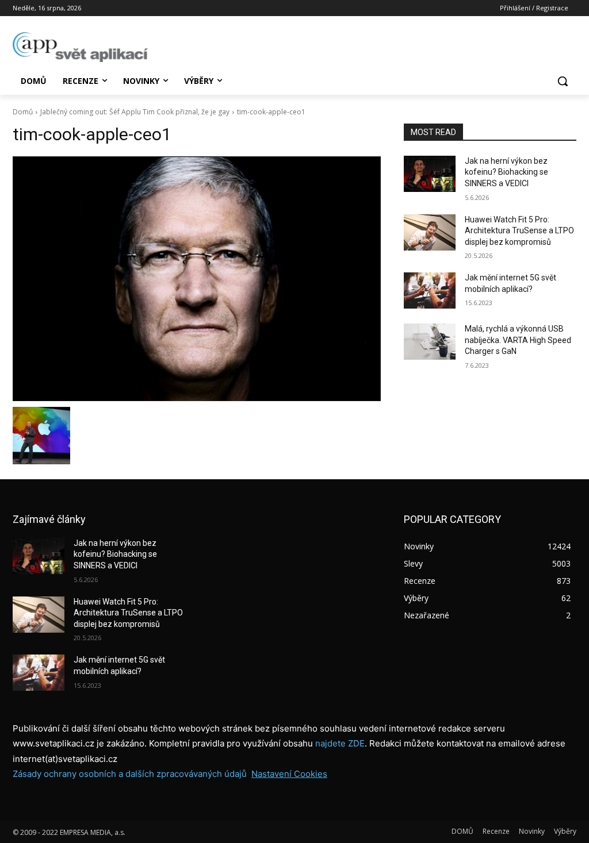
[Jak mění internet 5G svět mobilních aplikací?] (430, 290)
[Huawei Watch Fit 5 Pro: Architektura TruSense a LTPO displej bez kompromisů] (430, 232)
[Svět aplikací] (80, 47)
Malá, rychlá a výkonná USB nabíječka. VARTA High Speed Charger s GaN (518, 340)
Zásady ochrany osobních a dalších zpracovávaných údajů (130, 773)
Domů (23, 112)
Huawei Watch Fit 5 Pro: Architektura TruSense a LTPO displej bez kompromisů (519, 231)
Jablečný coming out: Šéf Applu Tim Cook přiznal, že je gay (135, 112)
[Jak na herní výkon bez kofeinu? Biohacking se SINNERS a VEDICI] (430, 174)
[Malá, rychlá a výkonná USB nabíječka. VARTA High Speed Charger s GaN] (430, 342)
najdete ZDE (340, 743)
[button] (562, 81)
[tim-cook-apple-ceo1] (197, 278)
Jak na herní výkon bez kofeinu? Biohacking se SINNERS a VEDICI (506, 172)
